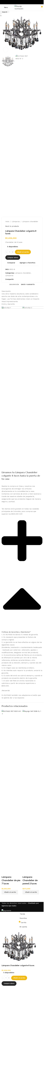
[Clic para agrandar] (5, 49)
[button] (10, 892)
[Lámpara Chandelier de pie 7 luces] (11, 790)
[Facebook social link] (19, 2)
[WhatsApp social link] (24, 2)
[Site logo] (22, 7)
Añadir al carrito (23, 252)
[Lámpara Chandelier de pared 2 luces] (32, 790)
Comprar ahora (9, 983)
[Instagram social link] (22, 2)
